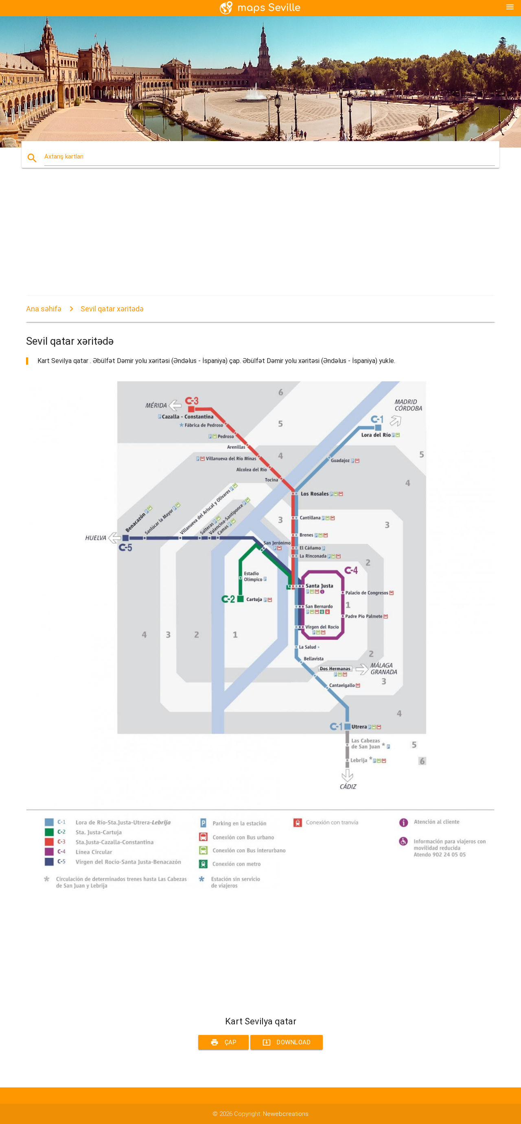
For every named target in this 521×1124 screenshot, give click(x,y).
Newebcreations (286, 1113)
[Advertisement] (260, 239)
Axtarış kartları (63, 156)
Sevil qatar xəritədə (112, 308)
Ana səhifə (43, 308)
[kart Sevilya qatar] (260, 887)
